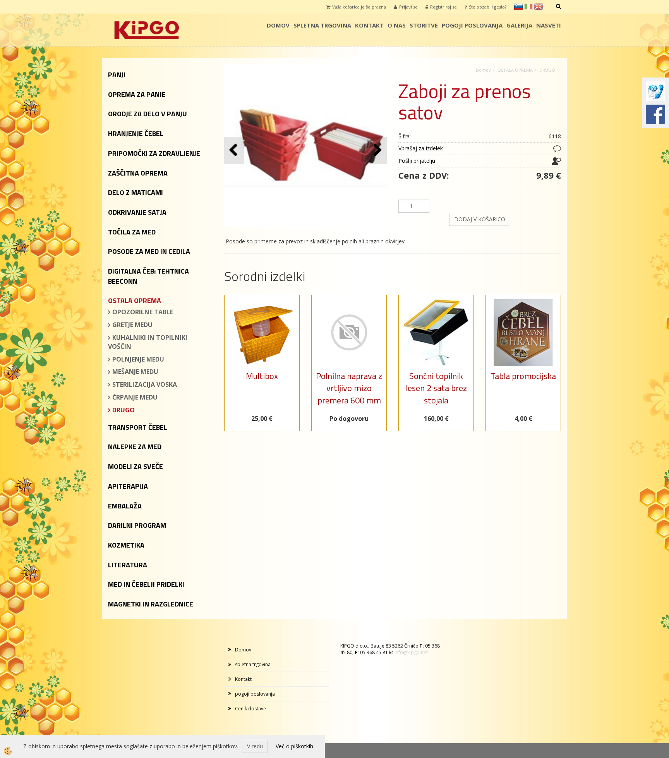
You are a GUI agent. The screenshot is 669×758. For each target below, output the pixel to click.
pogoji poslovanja (472, 25)
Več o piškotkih (294, 746)
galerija (519, 25)
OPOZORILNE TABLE (142, 312)
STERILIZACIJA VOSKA (144, 384)
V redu (255, 746)
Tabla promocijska (523, 375)
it (528, 6)
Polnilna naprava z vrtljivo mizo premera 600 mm (349, 388)
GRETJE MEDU (132, 324)
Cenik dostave (250, 708)
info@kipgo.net (411, 652)
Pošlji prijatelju (416, 160)
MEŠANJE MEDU (135, 371)
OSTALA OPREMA (515, 70)
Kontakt (369, 25)
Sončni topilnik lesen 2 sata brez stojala (436, 388)
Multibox (262, 375)
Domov (278, 25)
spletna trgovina (322, 25)
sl (518, 6)
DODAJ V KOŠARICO (479, 219)
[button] (377, 150)
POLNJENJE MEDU (138, 359)
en (538, 6)
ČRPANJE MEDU (135, 397)
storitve (424, 25)
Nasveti (548, 25)
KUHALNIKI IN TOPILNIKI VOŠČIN (147, 342)
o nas (397, 25)
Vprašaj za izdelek (420, 148)
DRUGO (123, 410)
